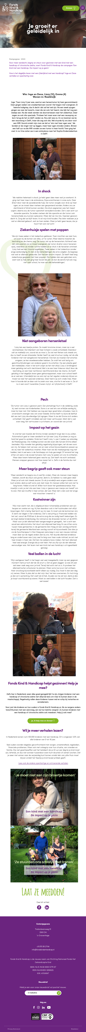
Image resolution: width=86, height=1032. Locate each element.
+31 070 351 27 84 (43, 947)
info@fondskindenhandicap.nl (43, 950)
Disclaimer (74, 1029)
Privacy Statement (14, 1029)
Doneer (69, 8)
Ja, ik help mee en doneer (42, 721)
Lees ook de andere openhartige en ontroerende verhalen (43, 763)
